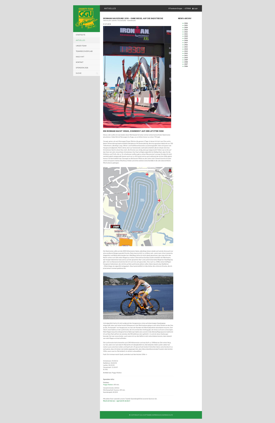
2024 (185, 27)
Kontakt (79, 62)
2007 (185, 64)
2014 (185, 49)
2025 (185, 25)
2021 (185, 34)
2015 (185, 47)
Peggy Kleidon (108, 384)
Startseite (80, 35)
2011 (185, 55)
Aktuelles (80, 40)
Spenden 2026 (82, 68)
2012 (185, 53)
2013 (185, 51)
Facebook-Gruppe (175, 8)
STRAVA (188, 8)
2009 (185, 60)
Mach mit (80, 57)
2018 (185, 40)
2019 (185, 38)
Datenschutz (167, 415)
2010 (185, 57)
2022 (185, 32)
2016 (185, 45)
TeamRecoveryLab (84, 51)
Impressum (156, 415)
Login (195, 8)
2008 (185, 62)
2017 (185, 42)
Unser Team (81, 46)
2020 (185, 36)
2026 (185, 23)
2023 (185, 30)
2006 (185, 66)
